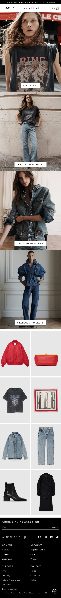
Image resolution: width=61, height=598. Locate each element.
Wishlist (33, 559)
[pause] (2, 2)
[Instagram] (45, 537)
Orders (33, 554)
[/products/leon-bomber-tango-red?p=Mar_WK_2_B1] (15, 353)
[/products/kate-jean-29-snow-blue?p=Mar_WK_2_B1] (46, 446)
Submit (53, 527)
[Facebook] (39, 537)
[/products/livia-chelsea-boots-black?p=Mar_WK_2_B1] (15, 492)
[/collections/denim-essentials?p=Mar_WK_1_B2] (30, 210)
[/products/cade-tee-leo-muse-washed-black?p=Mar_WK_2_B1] (15, 400)
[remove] (58, 2)
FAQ (4, 571)
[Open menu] (4, 8)
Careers (5, 554)
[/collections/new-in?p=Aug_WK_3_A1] (30, 52)
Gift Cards (6, 584)
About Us (6, 550)
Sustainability (7, 559)
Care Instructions (9, 589)
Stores (33, 571)
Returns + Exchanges (11, 580)
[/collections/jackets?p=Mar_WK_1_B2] (30, 289)
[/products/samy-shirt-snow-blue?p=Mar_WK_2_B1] (15, 446)
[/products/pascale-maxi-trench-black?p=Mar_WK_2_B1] (46, 492)
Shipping (6, 575)
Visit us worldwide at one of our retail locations (31, 2)
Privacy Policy (10, 593)
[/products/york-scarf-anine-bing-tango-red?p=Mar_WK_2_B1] (46, 400)
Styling (33, 580)
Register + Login (37, 550)
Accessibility (43, 593)
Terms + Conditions (26, 593)
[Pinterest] (51, 537)
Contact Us (35, 575)
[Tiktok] (57, 537)
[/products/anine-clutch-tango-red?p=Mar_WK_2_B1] (46, 353)
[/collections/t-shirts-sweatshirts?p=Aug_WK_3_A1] (30, 131)
